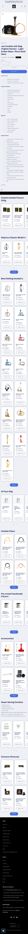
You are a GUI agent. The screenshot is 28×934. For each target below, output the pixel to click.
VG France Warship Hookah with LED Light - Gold (7, 420)
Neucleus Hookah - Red (20, 345)
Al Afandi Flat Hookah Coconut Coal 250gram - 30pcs (20, 773)
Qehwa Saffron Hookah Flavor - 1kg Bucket (17, 733)
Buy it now (14, 71)
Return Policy (6, 836)
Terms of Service (7, 842)
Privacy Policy (6, 839)
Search (4, 827)
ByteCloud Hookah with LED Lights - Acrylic (6, 394)
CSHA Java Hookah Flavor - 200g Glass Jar (5, 612)
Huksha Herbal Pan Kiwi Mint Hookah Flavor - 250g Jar (6, 216)
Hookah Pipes (6, 872)
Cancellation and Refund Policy (10, 852)
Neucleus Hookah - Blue (6, 370)
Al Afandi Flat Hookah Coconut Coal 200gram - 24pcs (7, 773)
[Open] (3, 930)
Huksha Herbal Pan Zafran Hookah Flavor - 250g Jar (18, 216)
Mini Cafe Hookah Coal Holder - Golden (7, 655)
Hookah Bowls (6, 866)
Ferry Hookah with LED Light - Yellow (18, 253)
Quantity (3, 60)
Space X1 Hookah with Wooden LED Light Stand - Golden (20, 420)
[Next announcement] (25, 1)
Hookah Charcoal (7, 869)
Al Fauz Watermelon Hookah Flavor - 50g (17, 508)
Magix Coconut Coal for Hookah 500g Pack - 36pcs (7, 799)
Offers (4, 878)
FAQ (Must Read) (6, 830)
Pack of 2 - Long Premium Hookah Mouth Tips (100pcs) (6, 734)
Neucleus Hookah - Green (20, 320)
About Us (5, 824)
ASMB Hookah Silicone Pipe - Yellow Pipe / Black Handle (7, 548)
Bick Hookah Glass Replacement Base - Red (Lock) (20, 655)
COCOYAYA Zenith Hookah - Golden (6, 446)
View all (14, 272)
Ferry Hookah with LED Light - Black (21, 295)
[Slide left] (11, 39)
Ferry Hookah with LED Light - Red (21, 446)
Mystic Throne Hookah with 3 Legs (7, 345)
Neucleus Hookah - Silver (20, 370)
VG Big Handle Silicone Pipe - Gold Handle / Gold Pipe (20, 574)
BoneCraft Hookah (6, 319)
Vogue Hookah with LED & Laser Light (6, 295)
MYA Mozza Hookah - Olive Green (20, 394)
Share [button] (3, 184)
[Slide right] (16, 39)
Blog (4, 849)
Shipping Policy (6, 833)
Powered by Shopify (17, 930)
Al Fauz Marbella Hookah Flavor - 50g (5, 507)
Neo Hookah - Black (5, 253)
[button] (2, 6)
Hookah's (5, 863)
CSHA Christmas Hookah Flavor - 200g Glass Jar (18, 612)
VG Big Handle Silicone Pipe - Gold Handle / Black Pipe (7, 574)
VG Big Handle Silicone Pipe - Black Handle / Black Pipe (20, 548)
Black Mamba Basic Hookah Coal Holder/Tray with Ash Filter (20, 682)
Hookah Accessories (7, 875)
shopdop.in (12, 930)
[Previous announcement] (2, 1)
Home (4, 860)
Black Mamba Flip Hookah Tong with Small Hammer (6, 681)
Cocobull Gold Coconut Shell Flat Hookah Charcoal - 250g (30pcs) (21, 800)
